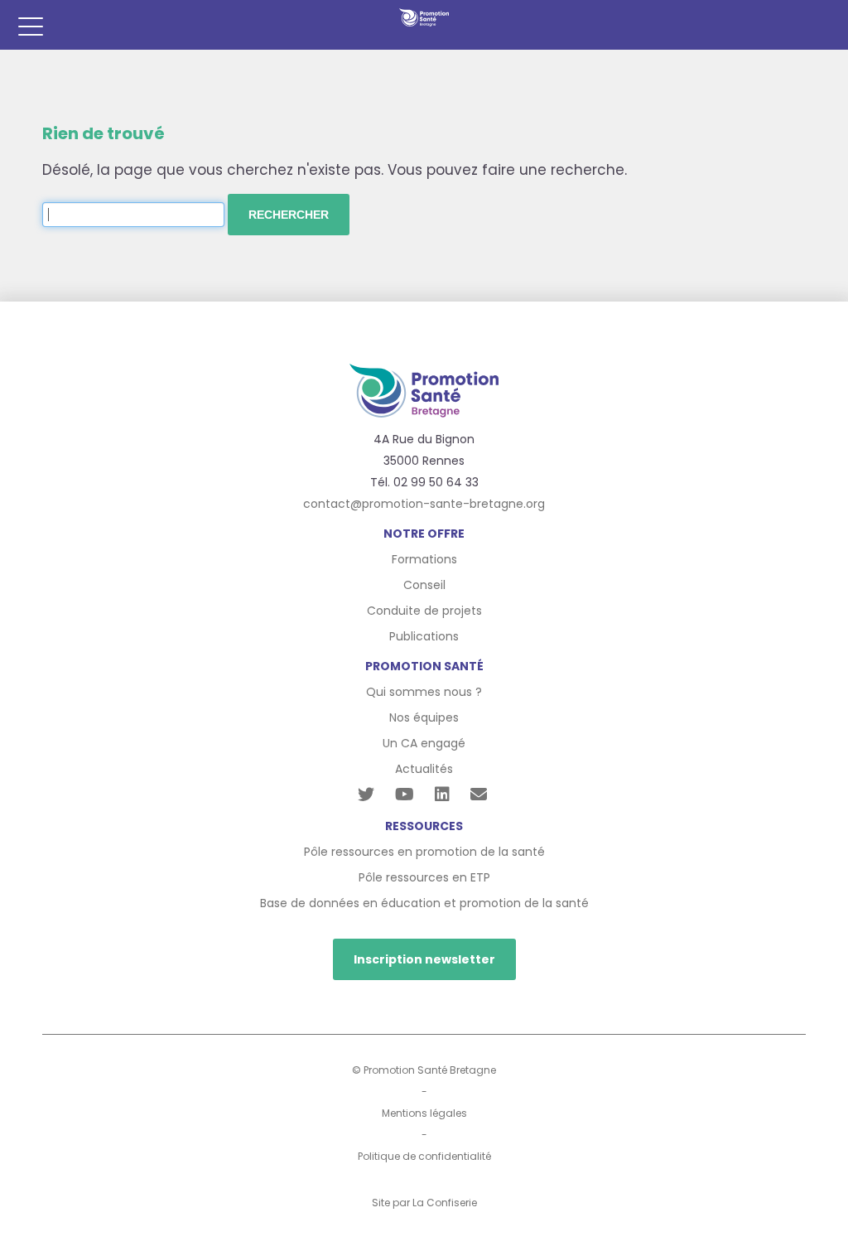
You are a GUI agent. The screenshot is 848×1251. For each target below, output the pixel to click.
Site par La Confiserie (424, 1202)
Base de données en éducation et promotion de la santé (424, 903)
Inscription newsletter (424, 959)
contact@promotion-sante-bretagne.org (424, 503)
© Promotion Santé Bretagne (424, 1070)
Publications (424, 636)
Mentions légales (424, 1113)
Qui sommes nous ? (424, 691)
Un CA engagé (424, 743)
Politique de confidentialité (424, 1156)
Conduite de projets (424, 610)
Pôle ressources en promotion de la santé (424, 851)
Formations (424, 559)
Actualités (424, 769)
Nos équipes (424, 717)
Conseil (424, 585)
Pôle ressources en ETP (424, 877)
